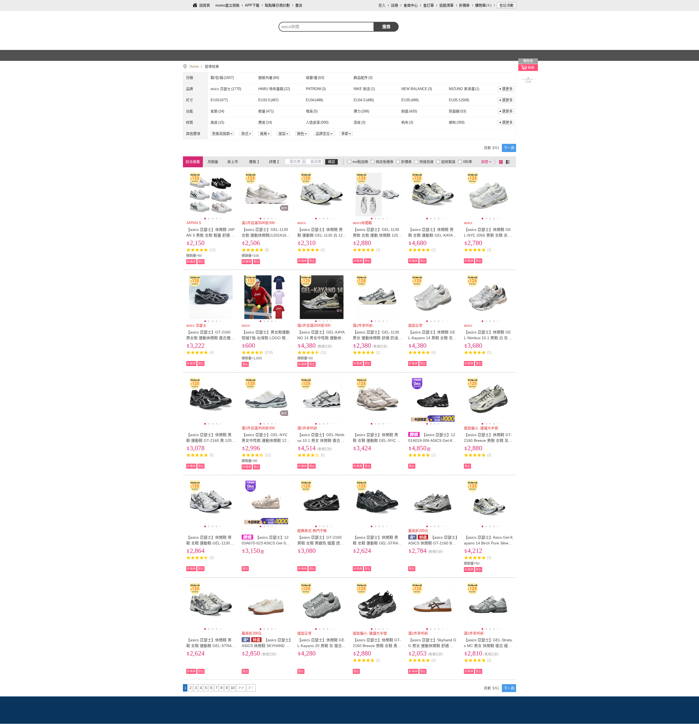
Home (194, 66)
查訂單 (428, 5)
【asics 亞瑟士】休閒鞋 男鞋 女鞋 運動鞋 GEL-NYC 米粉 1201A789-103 (377, 440)
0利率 (467, 162)
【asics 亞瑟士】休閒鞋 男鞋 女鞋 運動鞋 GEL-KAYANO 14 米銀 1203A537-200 (431, 235)
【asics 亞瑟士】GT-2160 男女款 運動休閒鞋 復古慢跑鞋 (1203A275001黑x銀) (210, 338)
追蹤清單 (446, 5)
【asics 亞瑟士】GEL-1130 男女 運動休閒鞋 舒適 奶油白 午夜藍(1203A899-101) (376, 338)
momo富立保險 (227, 5)
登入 (382, 5)
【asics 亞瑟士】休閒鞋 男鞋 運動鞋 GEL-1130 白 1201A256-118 (321, 235)
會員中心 (411, 5)
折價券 (464, 5)
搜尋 (386, 26)
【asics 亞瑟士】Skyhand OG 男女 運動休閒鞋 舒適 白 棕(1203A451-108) (432, 646)
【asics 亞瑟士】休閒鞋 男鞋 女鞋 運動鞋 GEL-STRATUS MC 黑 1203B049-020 (376, 543)
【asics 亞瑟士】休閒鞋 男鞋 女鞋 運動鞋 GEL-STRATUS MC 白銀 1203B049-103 (210, 646)
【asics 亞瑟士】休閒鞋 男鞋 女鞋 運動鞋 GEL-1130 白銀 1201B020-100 (210, 543)
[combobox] (326, 27)
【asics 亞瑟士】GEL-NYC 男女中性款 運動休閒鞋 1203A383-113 (265, 440)
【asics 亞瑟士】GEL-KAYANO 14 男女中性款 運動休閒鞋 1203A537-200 (321, 338)
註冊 (394, 5)
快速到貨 (426, 162)
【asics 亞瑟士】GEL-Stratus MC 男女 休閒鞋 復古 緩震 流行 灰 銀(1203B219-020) (488, 646)
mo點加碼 (360, 162)
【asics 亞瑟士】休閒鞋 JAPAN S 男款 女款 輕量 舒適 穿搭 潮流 (210, 235)
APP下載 (252, 5)
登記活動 (506, 5)
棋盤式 (502, 162)
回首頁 (204, 5)
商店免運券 (384, 162)
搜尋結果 (211, 66)
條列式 (508, 162)
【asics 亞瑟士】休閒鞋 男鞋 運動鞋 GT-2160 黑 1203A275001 (210, 440)
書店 (298, 5)
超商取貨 (448, 162)
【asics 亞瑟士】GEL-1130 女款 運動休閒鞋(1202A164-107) (266, 235)
